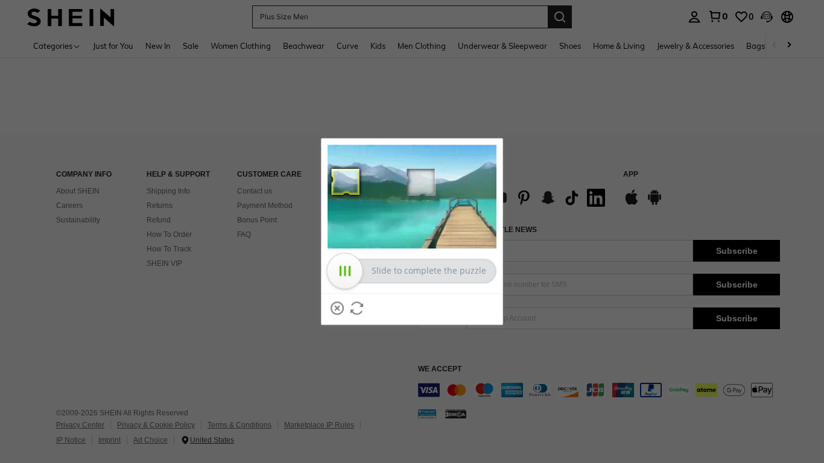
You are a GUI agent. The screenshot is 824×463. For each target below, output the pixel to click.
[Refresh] (357, 308)
